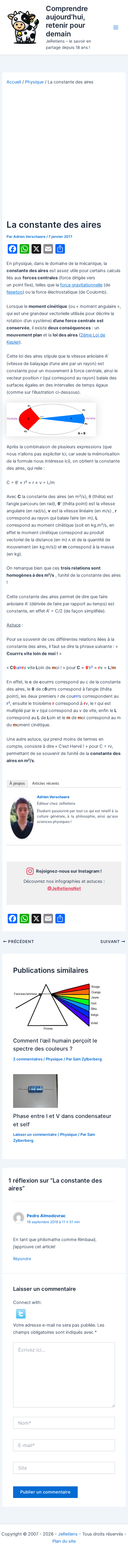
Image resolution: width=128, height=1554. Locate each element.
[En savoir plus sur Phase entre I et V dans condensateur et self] (35, 1090)
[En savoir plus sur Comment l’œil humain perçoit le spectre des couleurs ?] (57, 1007)
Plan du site (64, 1541)
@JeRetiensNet (64, 888)
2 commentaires (28, 1059)
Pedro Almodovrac (46, 1215)
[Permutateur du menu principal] (116, 27)
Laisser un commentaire (35, 1134)
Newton (15, 292)
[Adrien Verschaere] (22, 817)
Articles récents (45, 783)
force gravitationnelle (81, 285)
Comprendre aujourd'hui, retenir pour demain (67, 21)
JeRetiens (68, 1534)
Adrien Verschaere (53, 797)
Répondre (22, 1258)
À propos (17, 783)
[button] (21, 1313)
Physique (54, 1059)
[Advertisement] (64, 152)
